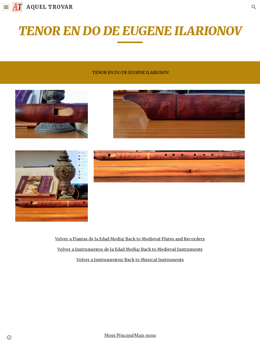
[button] (6, 7)
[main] (130, 33)
